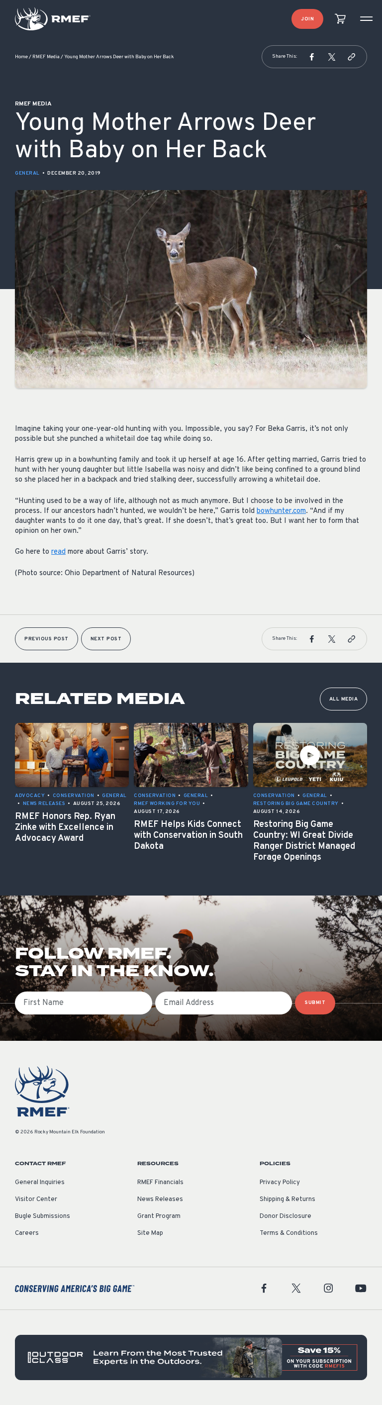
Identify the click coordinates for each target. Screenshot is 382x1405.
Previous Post (46, 639)
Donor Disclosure (285, 1216)
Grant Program (159, 1216)
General (27, 173)
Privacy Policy (280, 1183)
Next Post (106, 639)
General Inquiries (40, 1183)
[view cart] (340, 19)
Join (307, 19)
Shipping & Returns (287, 1200)
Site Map (150, 1233)
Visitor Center (36, 1200)
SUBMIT (315, 1003)
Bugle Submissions (42, 1216)
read (58, 552)
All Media (343, 699)
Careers (27, 1233)
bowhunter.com (281, 511)
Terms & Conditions (289, 1233)
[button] (312, 57)
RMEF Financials (160, 1183)
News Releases (160, 1200)
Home (21, 57)
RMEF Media (46, 57)
